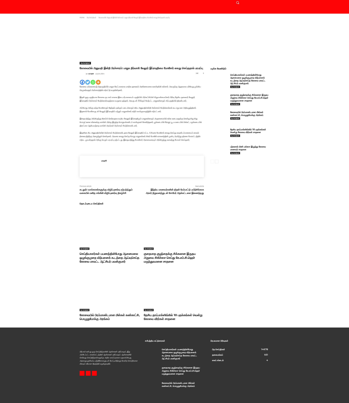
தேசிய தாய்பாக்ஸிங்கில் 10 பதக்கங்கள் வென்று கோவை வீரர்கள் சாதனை (248, 131)
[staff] (83, 74)
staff (91, 74)
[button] (237, 2)
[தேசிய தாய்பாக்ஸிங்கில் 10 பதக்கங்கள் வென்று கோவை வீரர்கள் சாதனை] (174, 290)
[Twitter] (87, 82)
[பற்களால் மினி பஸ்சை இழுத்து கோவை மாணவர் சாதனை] (219, 151)
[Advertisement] (174, 40)
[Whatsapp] (93, 82)
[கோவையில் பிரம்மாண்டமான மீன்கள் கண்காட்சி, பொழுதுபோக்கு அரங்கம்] (110, 290)
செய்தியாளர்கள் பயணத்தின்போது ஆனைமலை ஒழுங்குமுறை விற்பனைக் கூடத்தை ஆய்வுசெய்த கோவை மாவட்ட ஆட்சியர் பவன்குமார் (109, 257)
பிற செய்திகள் (91, 17)
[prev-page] (212, 161)
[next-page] (216, 161)
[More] (98, 82)
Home (82, 17)
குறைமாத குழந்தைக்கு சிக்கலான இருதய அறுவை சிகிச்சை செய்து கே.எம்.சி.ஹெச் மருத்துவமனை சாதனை (170, 257)
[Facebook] (82, 82)
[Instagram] (88, 373)
